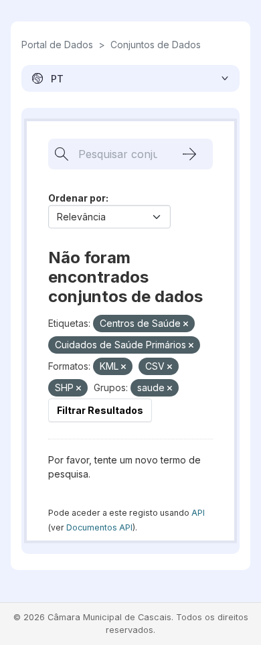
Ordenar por (77, 198)
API (198, 513)
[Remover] (185, 324)
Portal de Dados (57, 44)
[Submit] (189, 154)
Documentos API (99, 527)
